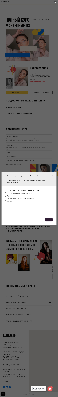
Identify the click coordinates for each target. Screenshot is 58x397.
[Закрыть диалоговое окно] (55, 2)
